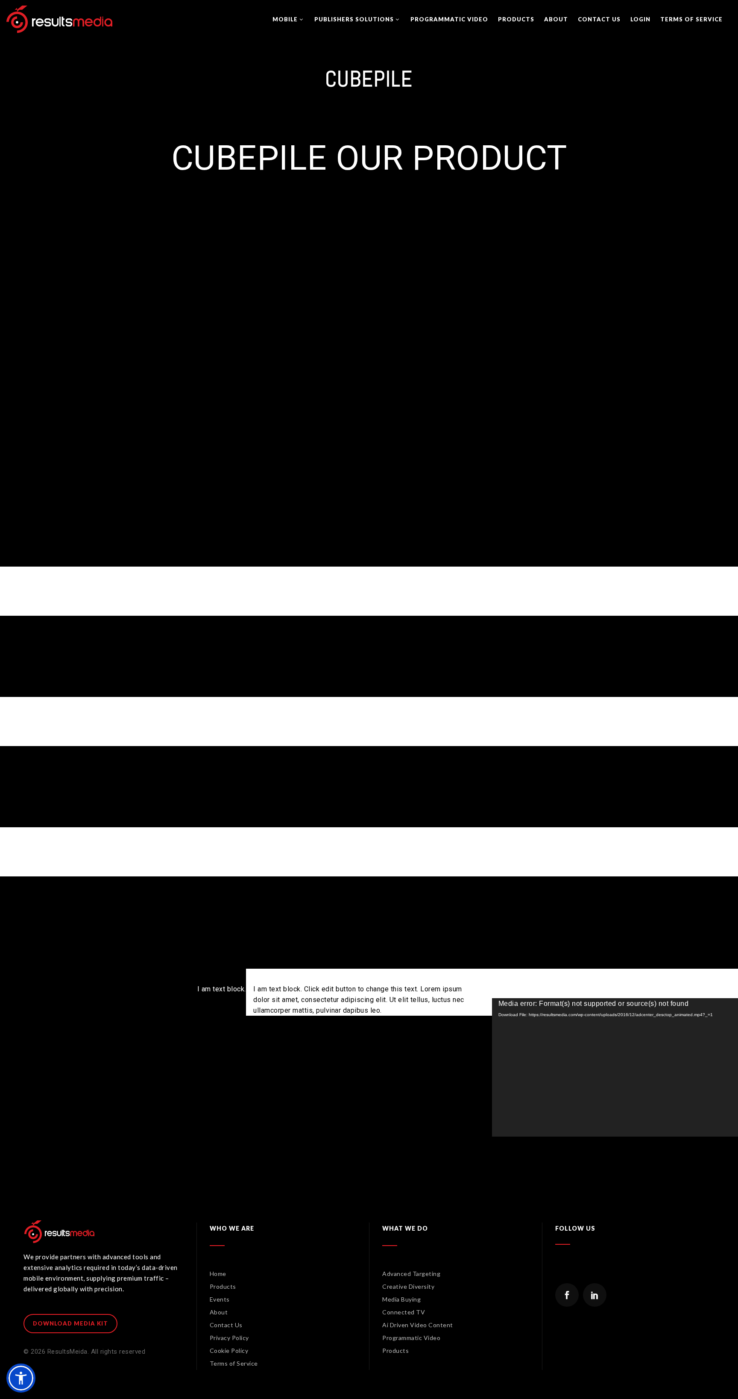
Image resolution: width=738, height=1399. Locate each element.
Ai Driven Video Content (417, 1324)
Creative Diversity (408, 1286)
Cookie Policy (229, 1350)
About (219, 1312)
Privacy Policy (229, 1337)
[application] (615, 1067)
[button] (21, 1378)
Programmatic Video (411, 1337)
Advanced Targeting (411, 1273)
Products (223, 1286)
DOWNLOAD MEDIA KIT (70, 1323)
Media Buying (401, 1299)
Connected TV (403, 1312)
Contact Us (226, 1324)
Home (218, 1273)
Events (220, 1299)
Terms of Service (234, 1363)
